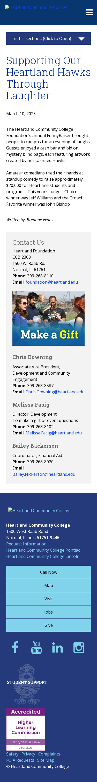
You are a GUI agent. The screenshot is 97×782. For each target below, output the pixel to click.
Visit (48, 599)
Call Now (48, 572)
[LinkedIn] (59, 647)
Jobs (48, 612)
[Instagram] (80, 647)
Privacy (28, 754)
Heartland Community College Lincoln (42, 556)
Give (48, 625)
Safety (12, 754)
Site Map (45, 760)
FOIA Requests (20, 760)
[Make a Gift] (48, 344)
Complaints (49, 754)
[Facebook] (17, 647)
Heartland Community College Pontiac (43, 550)
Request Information (26, 544)
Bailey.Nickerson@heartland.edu (43, 474)
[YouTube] (38, 647)
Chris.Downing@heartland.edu (55, 392)
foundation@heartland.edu (52, 282)
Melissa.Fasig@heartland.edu (54, 433)
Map (48, 585)
